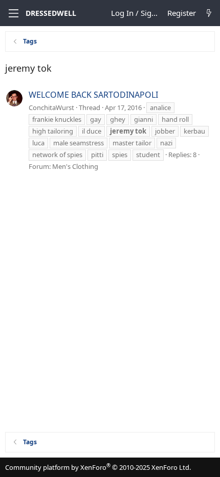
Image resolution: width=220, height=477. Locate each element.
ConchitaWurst (51, 107)
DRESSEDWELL (51, 13)
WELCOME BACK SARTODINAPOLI (93, 94)
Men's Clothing (75, 166)
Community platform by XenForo (98, 467)
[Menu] (12, 13)
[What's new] (209, 13)
